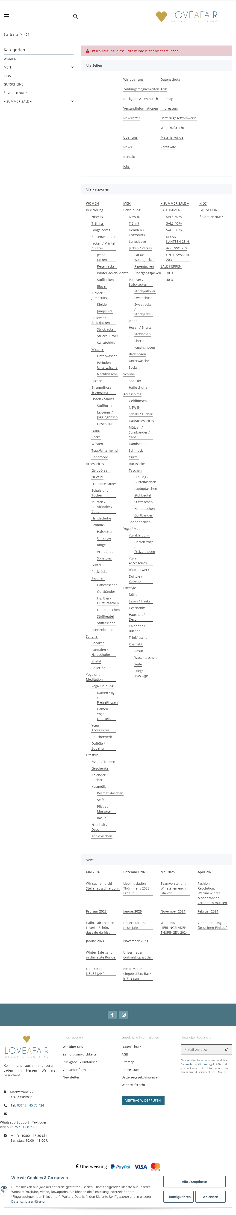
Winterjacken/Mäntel (113, 273)
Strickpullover (107, 336)
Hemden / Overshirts (137, 232)
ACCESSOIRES (176, 248)
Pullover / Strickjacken (100, 320)
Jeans (95, 430)
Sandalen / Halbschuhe (100, 652)
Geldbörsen (100, 470)
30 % (170, 273)
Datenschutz (131, 1046)
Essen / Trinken (103, 761)
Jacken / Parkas (140, 248)
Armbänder (106, 551)
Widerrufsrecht (133, 1085)
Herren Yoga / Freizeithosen (144, 547)
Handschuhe (101, 518)
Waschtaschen (145, 657)
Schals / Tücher (141, 414)
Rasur (101, 818)
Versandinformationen (80, 1069)
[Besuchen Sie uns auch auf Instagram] (123, 1015)
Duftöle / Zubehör (98, 745)
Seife (101, 800)
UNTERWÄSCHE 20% (178, 257)
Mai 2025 (168, 872)
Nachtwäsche (107, 374)
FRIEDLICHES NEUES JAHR (95, 971)
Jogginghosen (144, 347)
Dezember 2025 (135, 872)
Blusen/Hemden (103, 236)
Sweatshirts (106, 342)
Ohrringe (104, 538)
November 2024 (173, 911)
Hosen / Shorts (102, 399)
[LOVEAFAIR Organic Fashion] (186, 16)
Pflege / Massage (104, 808)
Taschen (97, 578)
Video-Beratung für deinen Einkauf (212, 925)
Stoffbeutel (105, 616)
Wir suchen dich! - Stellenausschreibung (103, 885)
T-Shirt (134, 223)
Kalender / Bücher (99, 777)
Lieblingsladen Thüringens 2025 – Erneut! (137, 888)
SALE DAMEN (171, 210)
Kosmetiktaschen (110, 793)
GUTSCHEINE (209, 210)
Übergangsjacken (147, 273)
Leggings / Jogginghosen (107, 414)
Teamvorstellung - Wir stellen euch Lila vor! (175, 888)
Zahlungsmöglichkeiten (81, 1054)
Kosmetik (98, 786)
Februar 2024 (208, 911)
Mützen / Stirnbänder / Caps (101, 507)
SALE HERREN (171, 266)
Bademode (99, 457)
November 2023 (135, 941)
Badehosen (137, 354)
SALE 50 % (174, 230)
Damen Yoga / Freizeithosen (107, 697)
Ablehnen (210, 1197)
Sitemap (128, 1062)
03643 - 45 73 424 (30, 1105)
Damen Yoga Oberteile (104, 714)
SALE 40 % (174, 223)
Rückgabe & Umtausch (80, 1062)
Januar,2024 (95, 941)
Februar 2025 (96, 911)
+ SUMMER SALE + (18, 101)
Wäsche (97, 349)
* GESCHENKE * (212, 216)
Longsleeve (137, 241)
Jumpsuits (104, 311)
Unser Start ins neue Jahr (134, 925)
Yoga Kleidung (102, 686)
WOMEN (10, 59)
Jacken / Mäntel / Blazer (103, 245)
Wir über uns (73, 1046)
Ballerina (98, 668)
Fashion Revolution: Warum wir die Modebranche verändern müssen (212, 893)
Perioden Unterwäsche (107, 365)
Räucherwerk (101, 737)
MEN (7, 67)
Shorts (139, 341)
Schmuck (98, 525)
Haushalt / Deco (99, 827)
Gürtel (96, 565)
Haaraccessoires (104, 484)
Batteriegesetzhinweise (140, 1077)
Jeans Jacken (102, 257)
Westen (97, 444)
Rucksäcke (99, 571)
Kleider (102, 304)
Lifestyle (92, 755)
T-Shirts (97, 223)
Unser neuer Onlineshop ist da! (137, 954)
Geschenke (99, 768)
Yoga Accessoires (100, 727)
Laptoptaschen (108, 610)
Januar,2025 (132, 911)
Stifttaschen (106, 623)
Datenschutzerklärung (194, 1064)
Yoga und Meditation (94, 677)
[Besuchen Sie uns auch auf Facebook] (112, 1015)
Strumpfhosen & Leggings (102, 389)
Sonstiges (104, 558)
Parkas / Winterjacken (144, 257)
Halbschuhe (138, 387)
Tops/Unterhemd (104, 450)
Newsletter (71, 1077)
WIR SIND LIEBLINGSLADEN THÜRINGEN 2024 (174, 928)
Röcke (95, 437)
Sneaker (97, 643)
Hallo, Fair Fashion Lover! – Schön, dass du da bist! (100, 928)
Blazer (102, 286)
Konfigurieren (180, 1197)
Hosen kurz (105, 424)
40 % (170, 279)
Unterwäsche (107, 356)
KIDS (203, 203)
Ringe (101, 545)
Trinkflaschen (101, 836)
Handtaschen (107, 585)
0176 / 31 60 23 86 (24, 1127)
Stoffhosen (105, 405)
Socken (96, 381)
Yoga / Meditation (136, 528)
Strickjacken (106, 329)
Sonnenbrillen (102, 629)
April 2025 (205, 872)
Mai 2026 (93, 872)
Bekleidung (94, 210)
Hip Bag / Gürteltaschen (108, 600)
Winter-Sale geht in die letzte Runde (100, 954)
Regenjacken (107, 266)
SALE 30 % (174, 216)
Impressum (130, 1069)
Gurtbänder (106, 591)
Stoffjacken (105, 279)
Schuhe (91, 636)
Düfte (133, 594)
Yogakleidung (139, 535)
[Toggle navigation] (38, 16)
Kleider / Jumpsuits (99, 295)
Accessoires (95, 464)
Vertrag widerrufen (143, 1100)
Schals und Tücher (100, 492)
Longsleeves (100, 230)
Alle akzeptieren (194, 1182)
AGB (125, 1054)
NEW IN (97, 216)
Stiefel (96, 661)
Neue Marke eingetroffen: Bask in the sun (137, 974)
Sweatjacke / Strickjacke (142, 309)
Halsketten (105, 531)
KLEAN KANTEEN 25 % (177, 239)
